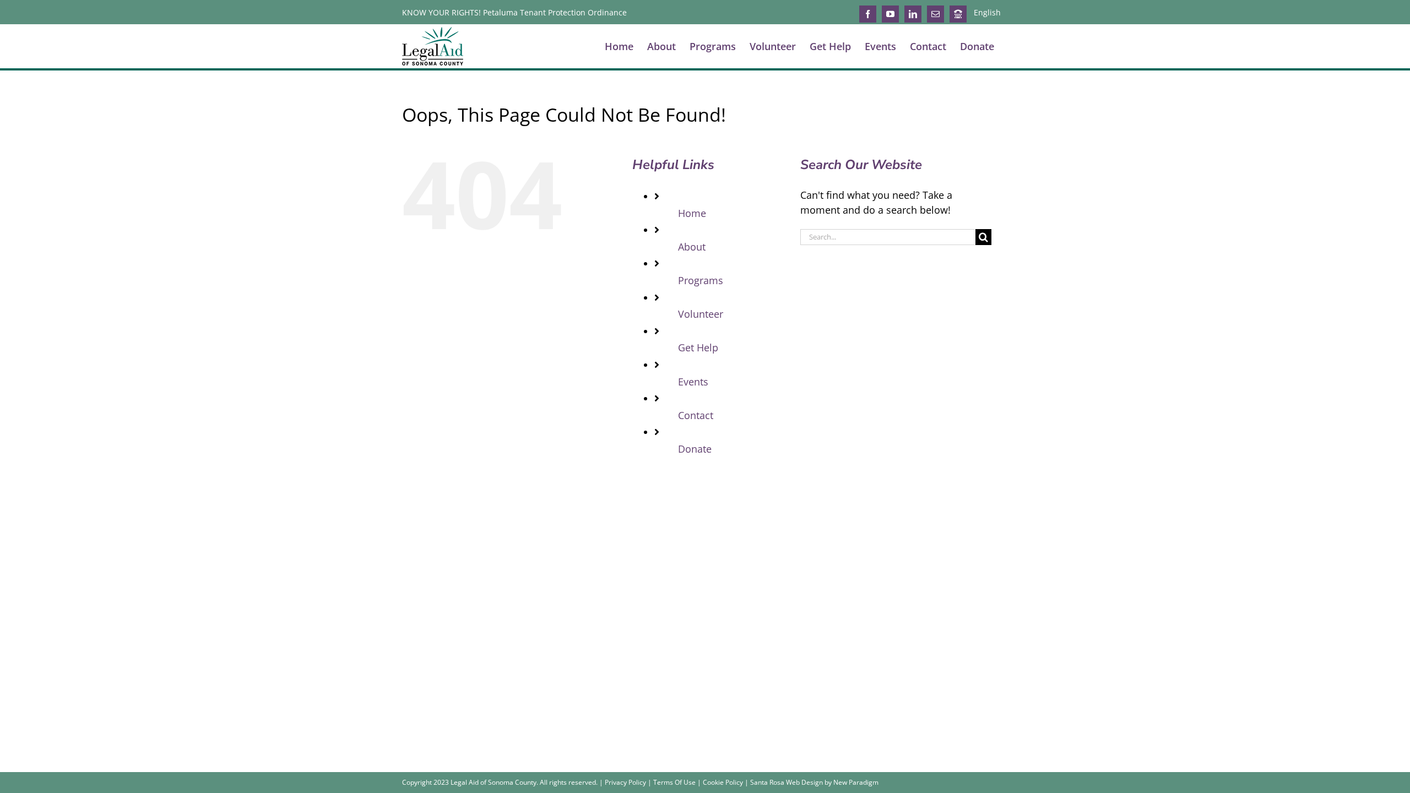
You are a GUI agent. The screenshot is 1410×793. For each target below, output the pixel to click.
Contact (695, 415)
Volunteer (700, 314)
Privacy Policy (625, 782)
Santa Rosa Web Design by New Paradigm (814, 782)
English (987, 12)
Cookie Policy (723, 782)
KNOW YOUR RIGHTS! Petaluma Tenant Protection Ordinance (514, 12)
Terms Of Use (674, 782)
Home (692, 213)
